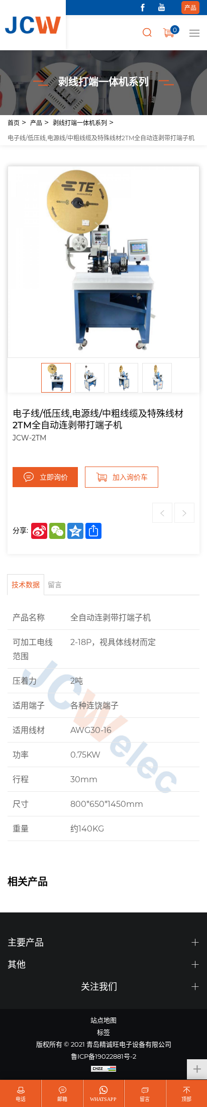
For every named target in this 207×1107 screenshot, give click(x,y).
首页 (14, 123)
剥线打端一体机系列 (80, 123)
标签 (103, 1032)
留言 (55, 584)
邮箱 (62, 1099)
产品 (190, 8)
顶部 (186, 1099)
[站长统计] (103, 1068)
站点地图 (103, 1020)
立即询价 (54, 477)
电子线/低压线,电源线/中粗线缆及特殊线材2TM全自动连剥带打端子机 (101, 138)
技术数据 (26, 584)
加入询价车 (130, 477)
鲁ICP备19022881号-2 (103, 1056)
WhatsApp (103, 1099)
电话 (21, 1099)
